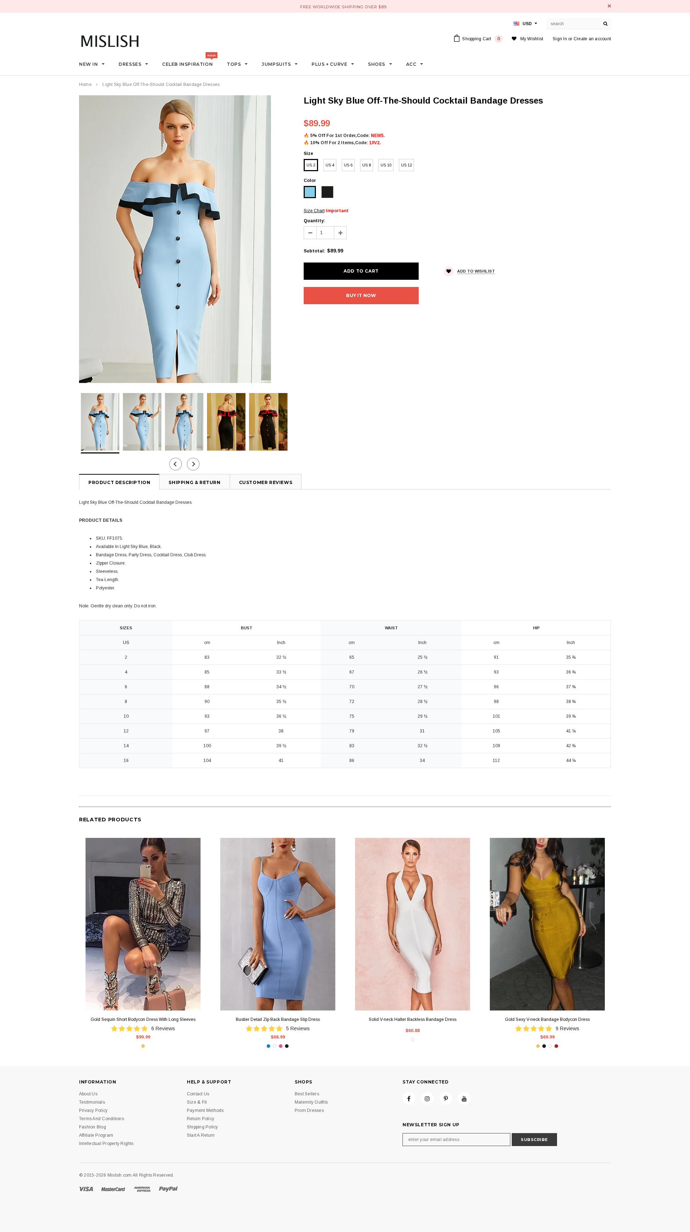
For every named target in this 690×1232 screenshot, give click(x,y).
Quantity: (314, 220)
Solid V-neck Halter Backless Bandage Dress (412, 1019)
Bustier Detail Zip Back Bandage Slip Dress (278, 1019)
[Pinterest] (446, 1098)
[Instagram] (427, 1098)
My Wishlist (531, 38)
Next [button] (193, 464)
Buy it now (361, 295)
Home (85, 84)
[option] (184, 239)
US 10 (386, 165)
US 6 (348, 165)
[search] (605, 23)
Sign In (560, 38)
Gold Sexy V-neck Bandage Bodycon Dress (547, 1019)
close (609, 6)
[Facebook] (408, 1098)
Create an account (592, 38)
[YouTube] (464, 1098)
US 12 (406, 165)
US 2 (311, 165)
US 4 (330, 165)
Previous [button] (175, 464)
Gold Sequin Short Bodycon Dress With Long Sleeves (143, 1019)
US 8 (366, 165)
